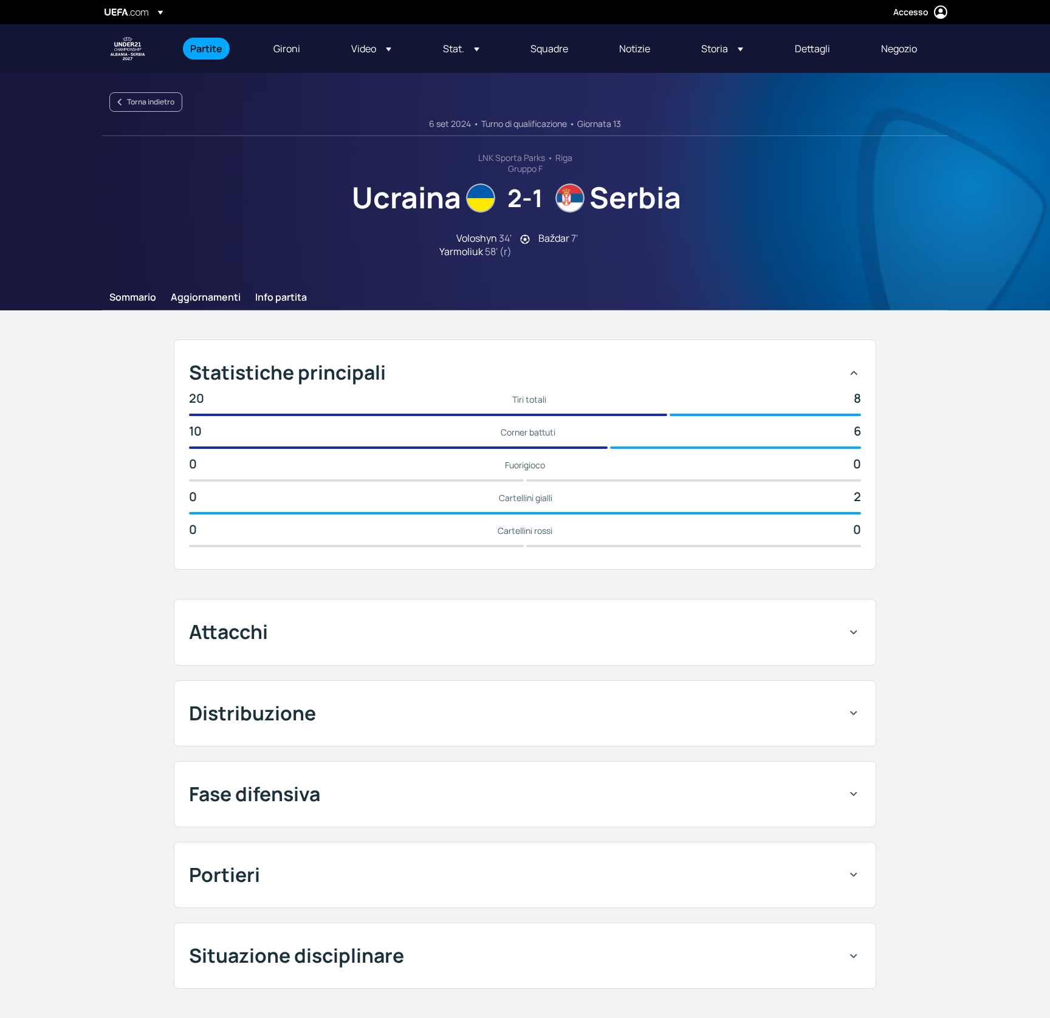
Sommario (132, 297)
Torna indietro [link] (150, 102)
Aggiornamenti (206, 297)
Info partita (281, 297)
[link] (206, 48)
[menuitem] (216, 48)
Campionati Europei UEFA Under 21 (127, 48)
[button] (371, 48)
